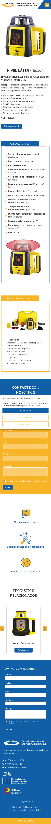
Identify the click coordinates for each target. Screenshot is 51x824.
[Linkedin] (4, 773)
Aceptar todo (25, 410)
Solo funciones (25, 417)
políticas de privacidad (36, 481)
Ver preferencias (25, 424)
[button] (47, 5)
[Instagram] (10, 773)
